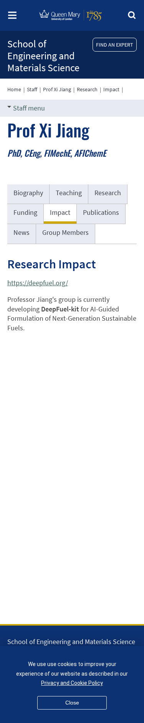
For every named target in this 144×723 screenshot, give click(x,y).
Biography (28, 192)
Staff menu (29, 108)
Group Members (65, 232)
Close (72, 703)
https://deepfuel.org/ (37, 282)
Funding (25, 212)
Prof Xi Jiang (57, 89)
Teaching (69, 192)
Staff (32, 89)
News (21, 232)
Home (14, 89)
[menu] (12, 17)
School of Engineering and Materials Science (43, 55)
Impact (111, 89)
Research (87, 89)
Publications (101, 212)
